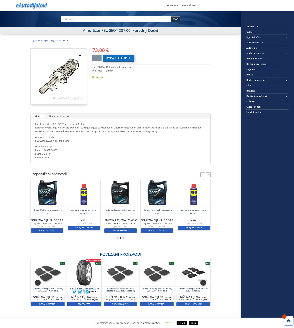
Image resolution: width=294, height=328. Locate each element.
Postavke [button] (168, 322)
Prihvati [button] (181, 323)
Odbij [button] (193, 323)
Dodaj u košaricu (118, 58)
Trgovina (172, 6)
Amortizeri (64, 40)
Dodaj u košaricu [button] (47, 230)
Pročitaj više (84, 304)
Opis (37, 116)
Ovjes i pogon (49, 40)
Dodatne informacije (60, 116)
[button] (80, 55)
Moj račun (188, 6)
